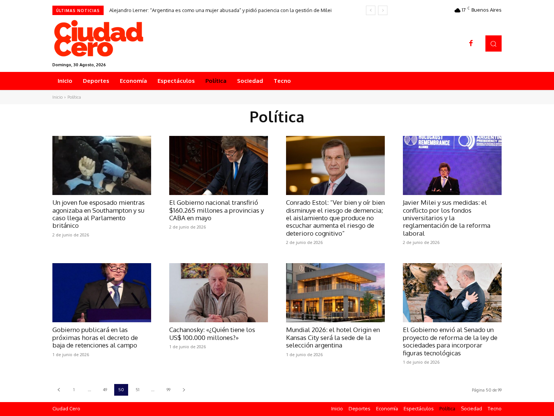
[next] (382, 10)
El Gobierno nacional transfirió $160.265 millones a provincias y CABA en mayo (216, 210)
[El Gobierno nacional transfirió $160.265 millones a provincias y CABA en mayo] (218, 165)
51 (137, 389)
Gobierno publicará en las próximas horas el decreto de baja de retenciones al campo (95, 337)
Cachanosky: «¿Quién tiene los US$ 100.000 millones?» (212, 333)
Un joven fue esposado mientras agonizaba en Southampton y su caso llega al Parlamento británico (98, 213)
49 (105, 389)
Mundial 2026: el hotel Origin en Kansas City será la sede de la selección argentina (333, 337)
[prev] (370, 10)
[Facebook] (471, 43)
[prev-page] (58, 390)
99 (168, 389)
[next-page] (184, 390)
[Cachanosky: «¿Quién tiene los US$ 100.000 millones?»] (218, 292)
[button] (493, 43)
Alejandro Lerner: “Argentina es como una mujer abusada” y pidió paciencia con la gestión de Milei (220, 10)
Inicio (57, 97)
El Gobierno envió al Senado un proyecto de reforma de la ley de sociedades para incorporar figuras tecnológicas (450, 341)
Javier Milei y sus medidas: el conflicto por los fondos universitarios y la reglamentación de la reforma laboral (446, 217)
